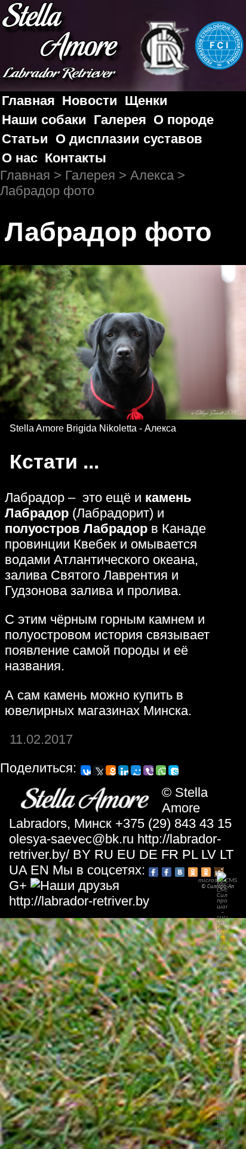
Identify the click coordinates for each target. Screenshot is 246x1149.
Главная (28, 100)
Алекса (152, 175)
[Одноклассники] (111, 770)
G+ (18, 885)
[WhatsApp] (161, 770)
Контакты (75, 157)
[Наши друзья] (74, 885)
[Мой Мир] (136, 770)
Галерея (120, 119)
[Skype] (173, 770)
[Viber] (148, 770)
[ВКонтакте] (86, 770)
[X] (98, 770)
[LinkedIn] (123, 770)
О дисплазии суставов (129, 138)
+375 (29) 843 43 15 (173, 823)
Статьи (25, 138)
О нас (20, 157)
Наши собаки (44, 119)
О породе (183, 119)
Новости (90, 100)
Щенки (146, 100)
